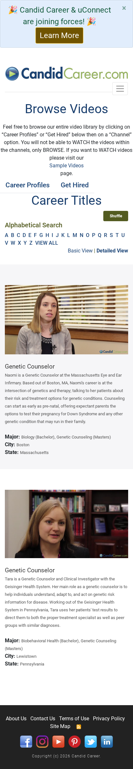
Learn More (59, 35)
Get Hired (75, 185)
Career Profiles (27, 185)
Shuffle (116, 216)
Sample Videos (66, 166)
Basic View (80, 251)
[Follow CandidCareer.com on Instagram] (42, 741)
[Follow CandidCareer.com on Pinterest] (74, 741)
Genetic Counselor (30, 366)
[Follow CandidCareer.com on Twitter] (91, 741)
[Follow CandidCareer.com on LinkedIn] (107, 741)
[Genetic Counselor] (66, 319)
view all (47, 243)
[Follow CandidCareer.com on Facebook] (26, 741)
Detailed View (112, 251)
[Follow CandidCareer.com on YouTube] (58, 741)
